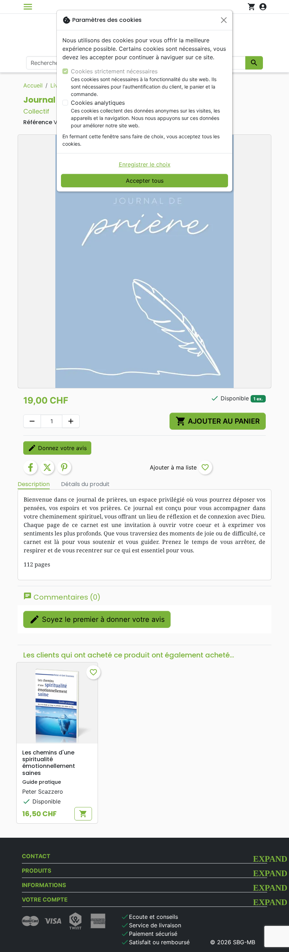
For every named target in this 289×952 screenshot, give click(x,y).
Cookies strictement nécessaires (114, 71)
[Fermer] (223, 20)
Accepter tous (145, 180)
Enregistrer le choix (145, 164)
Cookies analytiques (98, 102)
